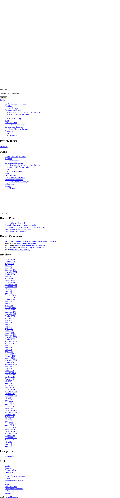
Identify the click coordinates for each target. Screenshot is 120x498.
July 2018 (8, 381)
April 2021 (9, 329)
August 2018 (9, 379)
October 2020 (10, 339)
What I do (8, 106)
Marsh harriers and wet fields (15, 231)
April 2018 (9, 385)
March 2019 (9, 371)
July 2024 (8, 276)
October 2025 (10, 262)
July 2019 (8, 366)
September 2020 (11, 341)
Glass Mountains (12, 497)
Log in (7, 466)
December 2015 (11, 431)
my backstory (14, 108)
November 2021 (11, 314)
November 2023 (11, 285)
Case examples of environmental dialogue (24, 112)
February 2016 (10, 427)
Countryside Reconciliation (19, 114)
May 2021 (8, 327)
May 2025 (8, 268)
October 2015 (10, 436)
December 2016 (11, 410)
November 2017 (11, 392)
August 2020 (9, 343)
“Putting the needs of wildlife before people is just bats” (25, 227)
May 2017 (8, 400)
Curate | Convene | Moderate (15, 104)
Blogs (7, 121)
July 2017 (8, 398)
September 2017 (11, 396)
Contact (7, 133)
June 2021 (8, 324)
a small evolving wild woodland (32, 247)
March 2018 (9, 387)
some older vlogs (15, 119)
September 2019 (11, 364)
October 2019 (10, 362)
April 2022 (9, 306)
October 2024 (10, 274)
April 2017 (9, 402)
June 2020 (8, 348)
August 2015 (9, 440)
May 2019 (8, 369)
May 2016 (8, 421)
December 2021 (11, 312)
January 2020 (10, 358)
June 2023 (8, 291)
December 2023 (11, 283)
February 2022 (10, 308)
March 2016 (9, 425)
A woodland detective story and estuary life (21, 225)
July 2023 (8, 289)
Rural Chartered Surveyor (18, 129)
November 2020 (11, 337)
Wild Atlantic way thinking (20, 250)
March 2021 (9, 331)
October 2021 (10, 316)
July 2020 (8, 345)
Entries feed (9, 468)
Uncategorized (10, 456)
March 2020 (9, 354)
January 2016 (10, 429)
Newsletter (13, 135)
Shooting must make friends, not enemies (30, 245)
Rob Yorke (4, 90)
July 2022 (8, 301)
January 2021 (10, 333)
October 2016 (10, 415)
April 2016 (9, 423)
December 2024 (11, 270)
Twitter (2, 100)
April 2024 (9, 278)
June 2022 (8, 304)
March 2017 (9, 404)
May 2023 (8, 293)
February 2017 (10, 406)
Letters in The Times (17, 125)
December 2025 (11, 259)
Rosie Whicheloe (11, 247)
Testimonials (9, 131)
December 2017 (11, 389)
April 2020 (9, 352)
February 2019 (10, 373)
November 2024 (11, 272)
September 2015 (11, 438)
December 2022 (11, 297)
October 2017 (10, 394)
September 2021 (11, 318)
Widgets (3, 98)
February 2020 (10, 356)
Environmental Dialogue (14, 110)
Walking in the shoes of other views (18, 229)
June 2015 (8, 444)
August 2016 (9, 417)
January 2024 (10, 280)
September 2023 (11, 287)
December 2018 (11, 375)
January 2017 (10, 408)
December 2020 (11, 335)
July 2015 (8, 442)
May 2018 (8, 383)
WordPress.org (10, 472)
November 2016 (11, 413)
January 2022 (10, 310)
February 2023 (10, 295)
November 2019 (11, 360)
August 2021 (9, 320)
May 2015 (8, 446)
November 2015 (11, 434)
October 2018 (10, 377)
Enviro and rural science (14, 127)
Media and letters (11, 123)
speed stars (9, 241)
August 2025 (9, 264)
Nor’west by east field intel (15, 223)
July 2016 (8, 419)
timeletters (4, 147)
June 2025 (8, 266)
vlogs (7, 116)
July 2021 (8, 322)
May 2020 (8, 350)
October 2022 (10, 299)
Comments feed (10, 470)
